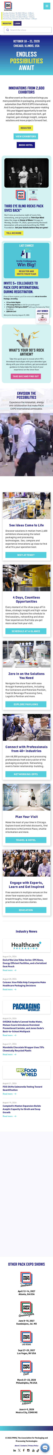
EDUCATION (26, 909)
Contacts (24, 1445)
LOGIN (17, 23)
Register (7, 23)
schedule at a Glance (26, 631)
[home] (7, 6)
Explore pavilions (26, 704)
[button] (46, 6)
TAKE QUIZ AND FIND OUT (26, 376)
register (26, 128)
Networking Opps (26, 774)
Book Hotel (26, 144)
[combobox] (28, 30)
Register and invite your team (26, 272)
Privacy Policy (33, 1445)
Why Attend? (26, 554)
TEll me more (13, 233)
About (17, 1445)
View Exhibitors (26, 136)
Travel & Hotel (26, 839)
